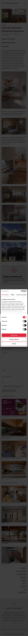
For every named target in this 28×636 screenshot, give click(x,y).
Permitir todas (14, 335)
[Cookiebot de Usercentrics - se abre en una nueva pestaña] (21, 291)
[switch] (25, 321)
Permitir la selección (14, 339)
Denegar (14, 343)
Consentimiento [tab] (5, 294)
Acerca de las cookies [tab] (21, 294)
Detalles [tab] (13, 294)
